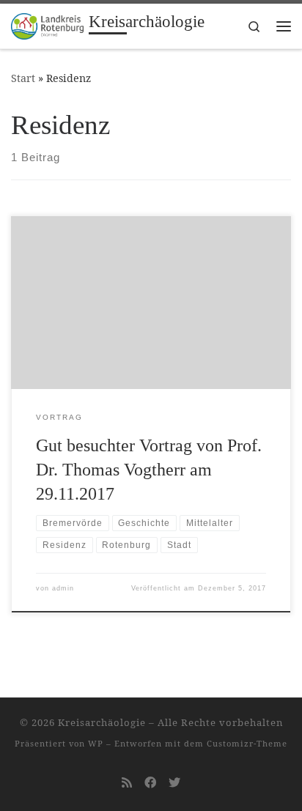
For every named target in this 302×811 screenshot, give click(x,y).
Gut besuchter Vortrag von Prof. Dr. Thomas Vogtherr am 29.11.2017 (149, 470)
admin (63, 588)
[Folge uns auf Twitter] (174, 783)
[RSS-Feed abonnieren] (127, 783)
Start (23, 78)
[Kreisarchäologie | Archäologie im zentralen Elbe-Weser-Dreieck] (47, 24)
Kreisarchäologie (102, 722)
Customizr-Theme (247, 743)
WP (95, 743)
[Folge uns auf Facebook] (150, 783)
